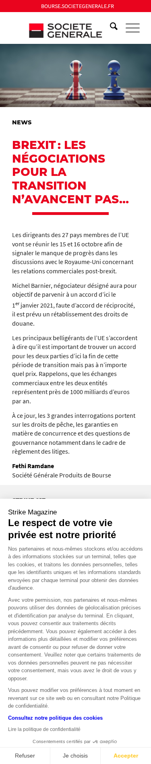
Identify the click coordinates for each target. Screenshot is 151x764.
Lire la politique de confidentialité (44, 729)
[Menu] (129, 28)
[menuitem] (77, 6)
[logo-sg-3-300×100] (62, 28)
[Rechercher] (110, 28)
